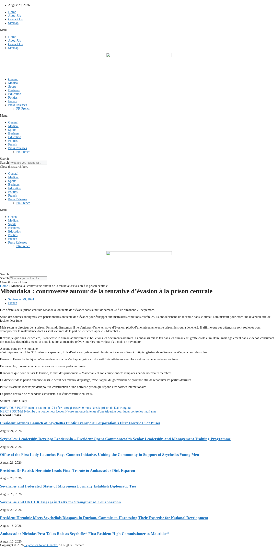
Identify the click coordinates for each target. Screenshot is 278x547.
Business (14, 90)
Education (14, 94)
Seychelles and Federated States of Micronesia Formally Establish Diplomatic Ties (68, 486)
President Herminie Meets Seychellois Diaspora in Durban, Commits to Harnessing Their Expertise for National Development (104, 518)
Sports (12, 86)
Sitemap (13, 23)
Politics (13, 97)
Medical (13, 83)
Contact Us (15, 19)
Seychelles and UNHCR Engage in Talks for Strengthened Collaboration (60, 502)
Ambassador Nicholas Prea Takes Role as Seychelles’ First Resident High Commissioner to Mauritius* (84, 534)
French (12, 101)
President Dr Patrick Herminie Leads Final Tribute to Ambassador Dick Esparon (67, 470)
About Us (14, 15)
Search (4, 162)
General (13, 79)
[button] (139, 30)
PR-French (23, 108)
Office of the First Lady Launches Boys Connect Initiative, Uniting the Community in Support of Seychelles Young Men (99, 454)
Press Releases (17, 105)
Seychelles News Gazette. (41, 545)
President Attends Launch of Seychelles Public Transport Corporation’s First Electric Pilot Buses (80, 423)
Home (12, 12)
